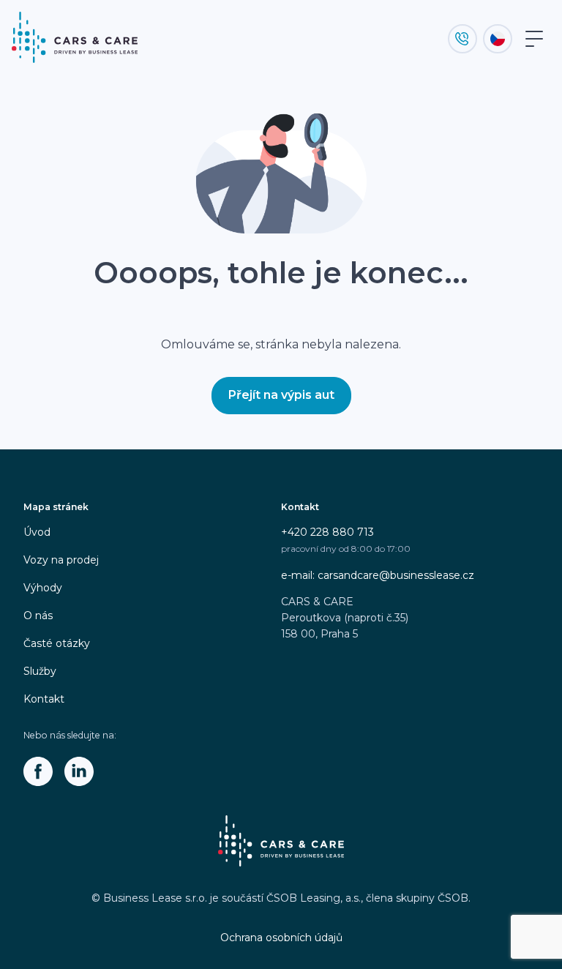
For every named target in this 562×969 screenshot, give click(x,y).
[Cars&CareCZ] (38, 771)
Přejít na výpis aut (281, 395)
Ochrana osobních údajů (281, 937)
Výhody (42, 587)
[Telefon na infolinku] (462, 38)
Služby (39, 671)
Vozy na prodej (61, 559)
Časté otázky (56, 643)
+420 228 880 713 (327, 532)
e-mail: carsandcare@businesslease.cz (377, 575)
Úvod (36, 532)
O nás (38, 615)
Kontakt (43, 699)
